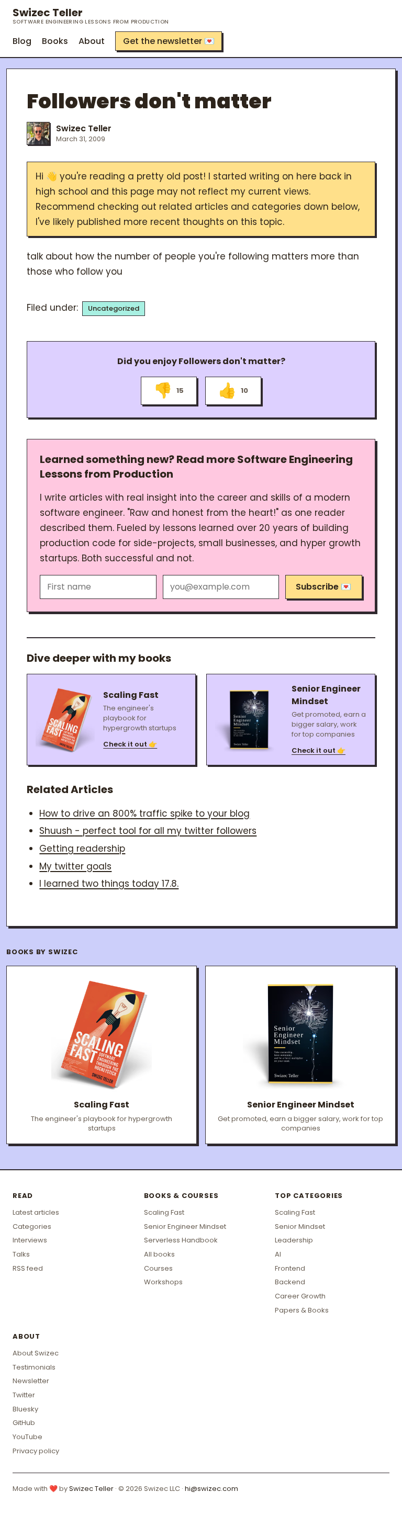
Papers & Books (302, 1310)
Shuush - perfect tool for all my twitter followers (147, 830)
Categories (32, 1226)
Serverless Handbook (181, 1240)
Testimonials (34, 1367)
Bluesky (25, 1409)
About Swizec (36, 1353)
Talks (21, 1254)
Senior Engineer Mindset (185, 1226)
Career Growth (300, 1296)
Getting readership (82, 848)
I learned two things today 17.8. (108, 883)
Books (55, 41)
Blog (22, 41)
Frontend (290, 1268)
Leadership (294, 1240)
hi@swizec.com (211, 1489)
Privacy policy (36, 1451)
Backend (290, 1282)
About (92, 41)
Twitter (24, 1395)
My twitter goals (75, 866)
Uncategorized (113, 308)
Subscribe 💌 (323, 587)
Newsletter (31, 1381)
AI (278, 1254)
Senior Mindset (300, 1226)
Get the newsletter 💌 (169, 41)
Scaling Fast (164, 1212)
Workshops (163, 1282)
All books (159, 1254)
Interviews (30, 1240)
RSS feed (28, 1268)
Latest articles (36, 1212)
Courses (158, 1268)
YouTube (27, 1437)
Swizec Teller (91, 15)
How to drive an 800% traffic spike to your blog (144, 813)
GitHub (24, 1423)
